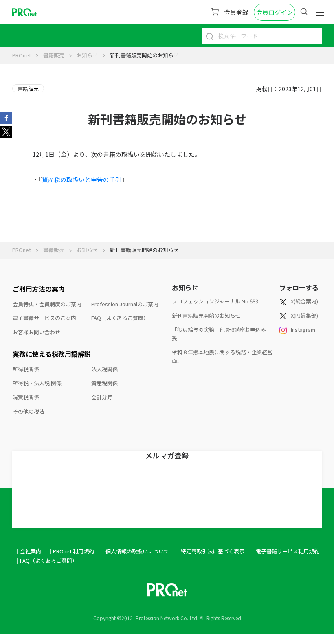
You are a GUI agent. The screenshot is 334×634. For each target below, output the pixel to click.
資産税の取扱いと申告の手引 (81, 179)
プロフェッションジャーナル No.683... (217, 301)
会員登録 (236, 12)
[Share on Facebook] (6, 117)
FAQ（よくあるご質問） (120, 318)
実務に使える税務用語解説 (52, 354)
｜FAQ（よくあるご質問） (46, 560)
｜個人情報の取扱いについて (134, 551)
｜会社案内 (28, 551)
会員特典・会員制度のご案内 (47, 304)
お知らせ (87, 55)
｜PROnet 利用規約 (71, 551)
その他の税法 (28, 411)
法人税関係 (104, 369)
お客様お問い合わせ (36, 332)
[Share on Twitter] (6, 131)
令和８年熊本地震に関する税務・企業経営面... (222, 356)
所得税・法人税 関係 (37, 383)
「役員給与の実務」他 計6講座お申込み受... (219, 334)
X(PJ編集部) (304, 315)
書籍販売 (53, 55)
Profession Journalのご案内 (124, 304)
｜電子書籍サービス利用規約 (284, 551)
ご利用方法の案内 (39, 289)
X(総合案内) (304, 301)
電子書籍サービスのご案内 (44, 318)
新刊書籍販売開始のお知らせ (206, 315)
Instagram (303, 329)
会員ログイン (274, 12)
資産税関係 (104, 383)
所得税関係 (26, 369)
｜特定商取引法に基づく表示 (210, 551)
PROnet (21, 55)
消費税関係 (26, 397)
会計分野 (101, 397)
